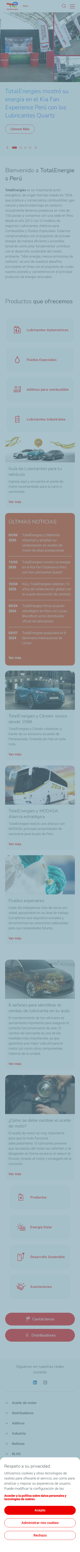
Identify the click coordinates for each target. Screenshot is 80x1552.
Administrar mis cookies (40, 1523)
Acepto (40, 1510)
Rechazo (40, 1535)
